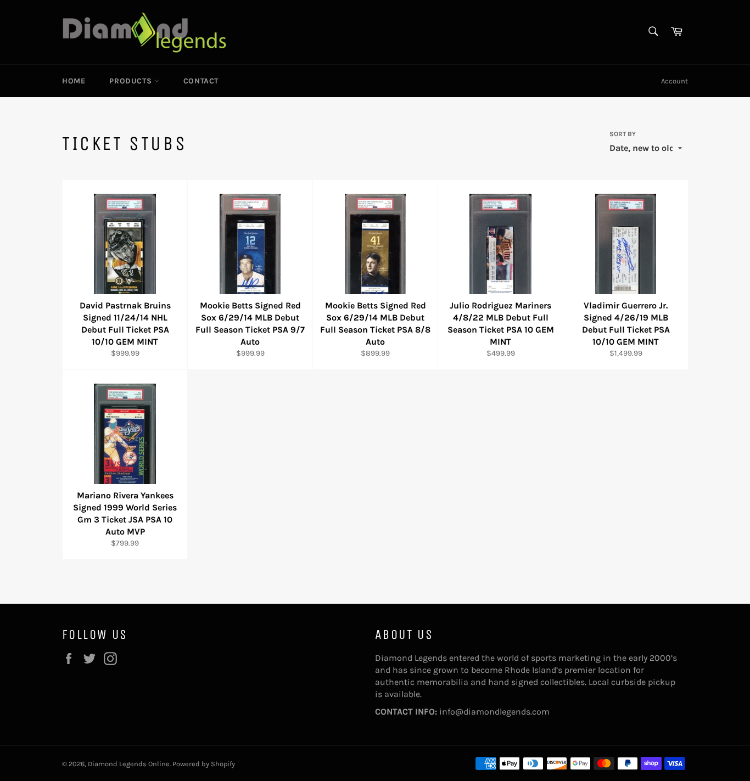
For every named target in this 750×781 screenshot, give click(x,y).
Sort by (622, 134)
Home (73, 81)
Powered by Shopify (203, 764)
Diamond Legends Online (129, 764)
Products (131, 81)
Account (674, 81)
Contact (201, 81)
